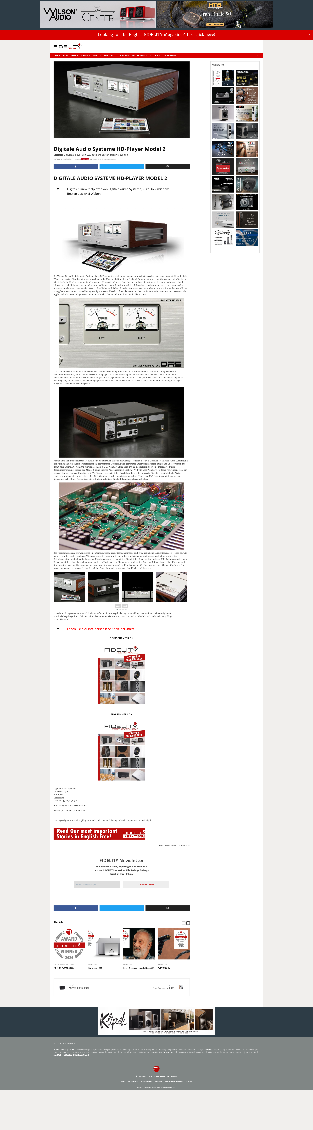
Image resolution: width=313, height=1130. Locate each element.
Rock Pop (123, 1052)
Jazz (116, 1052)
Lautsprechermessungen (99, 1050)
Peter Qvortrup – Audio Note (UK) (138, 968)
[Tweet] (122, 166)
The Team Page (133, 1082)
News (65, 55)
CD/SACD (134, 1050)
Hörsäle (132, 1052)
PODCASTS (124, 55)
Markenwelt (201, 1052)
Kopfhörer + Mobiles (177, 1050)
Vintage (200, 1050)
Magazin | (59, 1055)
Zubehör (191, 1050)
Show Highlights (236, 1052)
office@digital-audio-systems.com (70, 805)
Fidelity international (76, 1055)
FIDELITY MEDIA (146, 1082)
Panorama (229, 1050)
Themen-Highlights (185, 1052)
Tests (73, 55)
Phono (126, 1050)
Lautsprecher (82, 1050)
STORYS (208, 1050)
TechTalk (240, 1050)
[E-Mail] (167, 166)
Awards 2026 (64, 964)
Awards (56, 964)
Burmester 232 (95, 968)
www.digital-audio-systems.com (69, 810)
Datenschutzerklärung (174, 1082)
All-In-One (145, 1050)
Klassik (109, 1052)
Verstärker (116, 1050)
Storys (84, 55)
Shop (156, 55)
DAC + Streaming (158, 1050)
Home (57, 55)
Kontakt (189, 1082)
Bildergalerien (213, 1052)
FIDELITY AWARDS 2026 (64, 968)
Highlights (109, 55)
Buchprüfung (143, 1052)
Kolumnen (250, 1050)
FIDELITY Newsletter (141, 55)
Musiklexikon (156, 1052)
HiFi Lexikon (65, 1052)
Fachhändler (170, 55)
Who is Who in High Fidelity (85, 1052)
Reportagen (219, 1050)
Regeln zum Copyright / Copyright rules (174, 845)
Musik (96, 55)
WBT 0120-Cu (164, 968)
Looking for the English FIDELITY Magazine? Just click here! (156, 34)
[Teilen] (76, 166)
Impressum (158, 1082)
